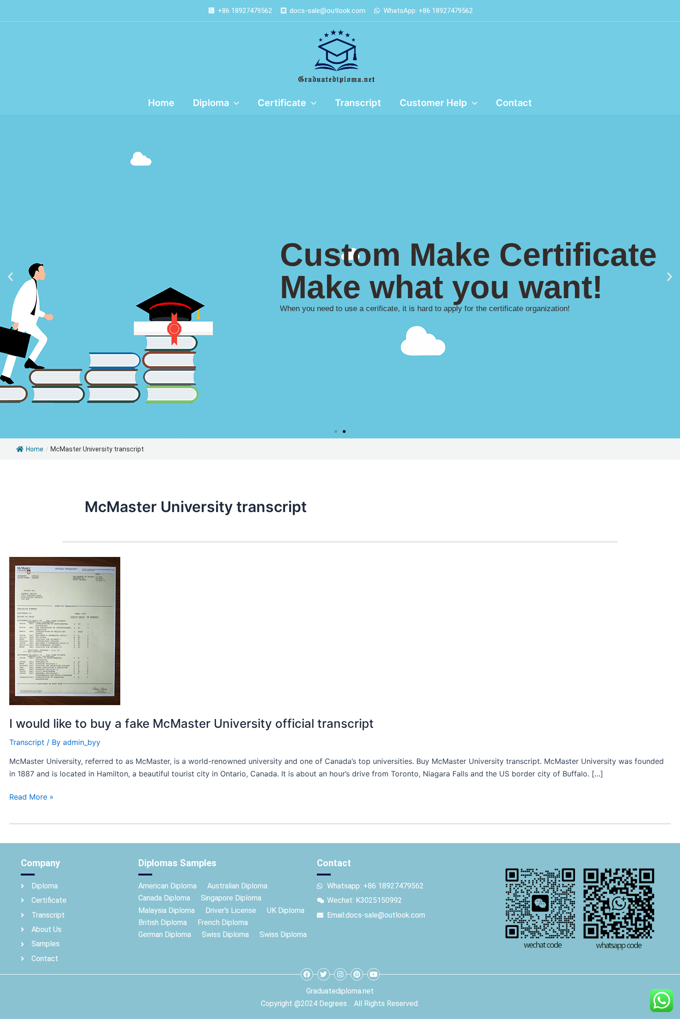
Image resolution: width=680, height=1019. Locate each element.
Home (34, 449)
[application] (234, 102)
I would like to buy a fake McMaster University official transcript (191, 723)
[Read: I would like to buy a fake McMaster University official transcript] (64, 630)
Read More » (31, 796)
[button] (10, 276)
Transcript (26, 742)
